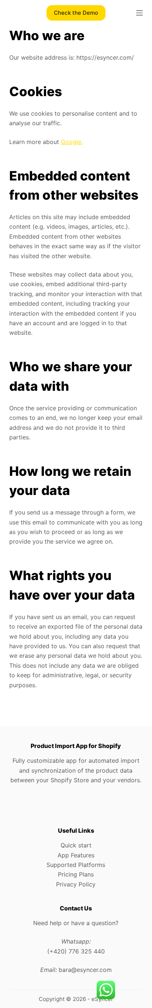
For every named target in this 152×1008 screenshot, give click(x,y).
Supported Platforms (75, 864)
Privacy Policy (76, 884)
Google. (72, 141)
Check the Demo (76, 12)
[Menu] (139, 13)
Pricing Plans (76, 874)
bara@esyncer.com (85, 969)
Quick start (76, 845)
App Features (76, 855)
